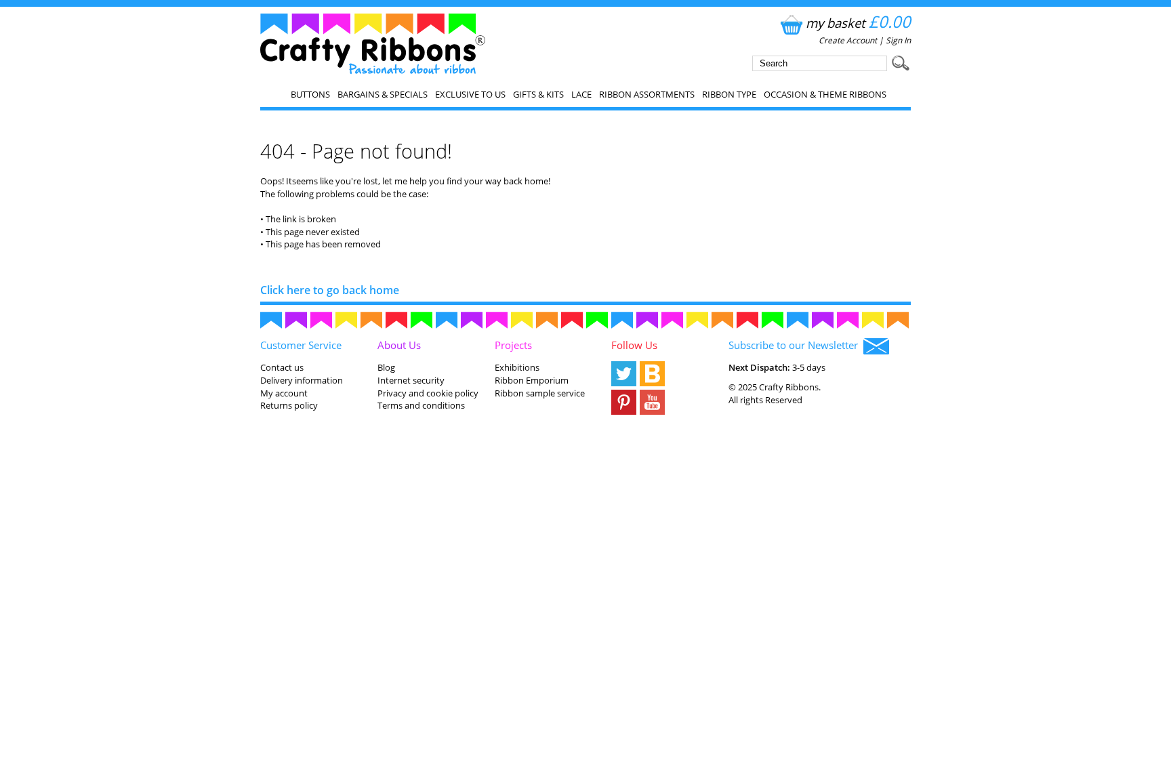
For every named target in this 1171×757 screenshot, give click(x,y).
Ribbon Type (729, 94)
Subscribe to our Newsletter (795, 345)
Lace (581, 94)
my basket (858, 22)
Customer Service (301, 345)
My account (284, 393)
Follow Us (634, 345)
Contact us (282, 367)
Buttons (310, 94)
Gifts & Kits (538, 94)
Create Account (848, 40)
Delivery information (301, 380)
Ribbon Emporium (532, 380)
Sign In (898, 40)
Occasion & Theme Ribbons (825, 94)
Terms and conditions (421, 405)
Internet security (411, 380)
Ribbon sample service (540, 393)
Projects (513, 345)
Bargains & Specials (382, 94)
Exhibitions (517, 367)
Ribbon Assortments (647, 94)
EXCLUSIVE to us (470, 94)
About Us (399, 345)
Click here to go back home (329, 290)
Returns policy (289, 405)
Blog (386, 367)
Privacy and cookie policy (427, 393)
